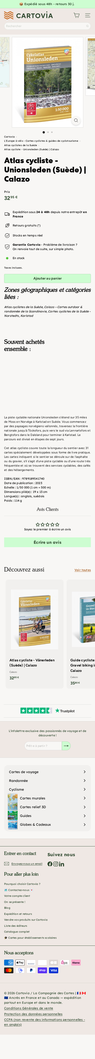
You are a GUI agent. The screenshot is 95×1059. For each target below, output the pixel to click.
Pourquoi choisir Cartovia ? (22, 884)
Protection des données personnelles (33, 1014)
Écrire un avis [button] (47, 542)
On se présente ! (14, 902)
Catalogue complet (16, 931)
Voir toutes (83, 570)
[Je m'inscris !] (66, 745)
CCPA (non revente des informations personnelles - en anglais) (44, 1022)
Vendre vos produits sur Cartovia (26, 919)
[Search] (87, 26)
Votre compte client (17, 896)
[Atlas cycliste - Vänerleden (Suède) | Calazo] (35, 631)
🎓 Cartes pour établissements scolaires (30, 937)
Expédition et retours (18, 914)
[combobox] (47, 26)
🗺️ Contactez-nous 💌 (18, 890)
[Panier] (76, 15)
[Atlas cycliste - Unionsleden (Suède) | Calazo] (47, 380)
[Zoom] (75, 120)
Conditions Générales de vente (28, 1008)
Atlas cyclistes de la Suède (23, 307)
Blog (7, 907)
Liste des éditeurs (15, 926)
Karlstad (26, 316)
